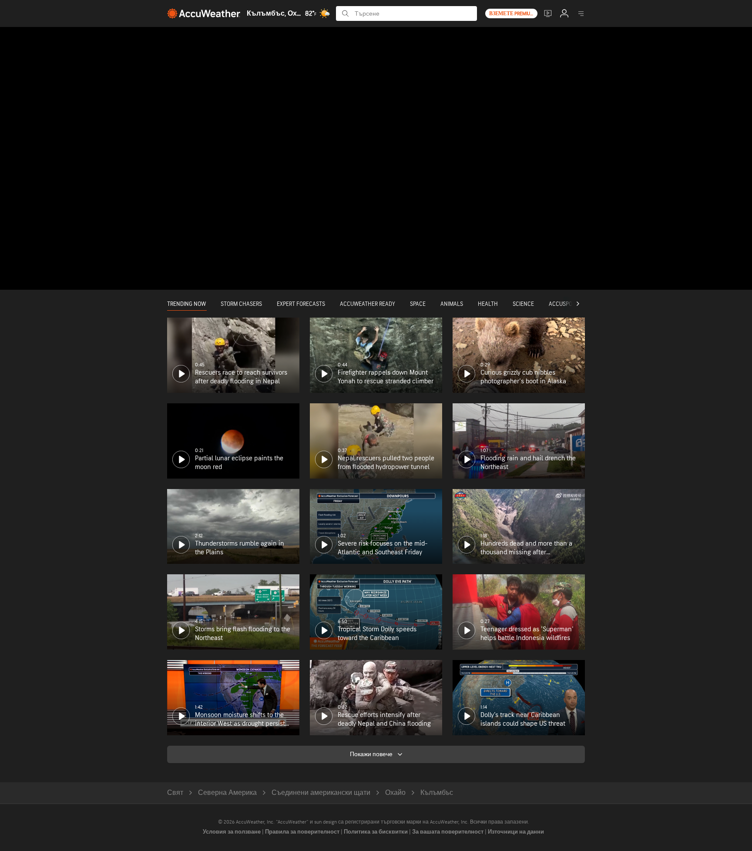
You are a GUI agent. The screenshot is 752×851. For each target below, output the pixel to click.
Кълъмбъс (436, 793)
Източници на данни (516, 831)
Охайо (395, 793)
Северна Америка (227, 793)
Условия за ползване (232, 831)
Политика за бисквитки (376, 831)
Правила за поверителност (303, 831)
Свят (175, 793)
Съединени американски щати (321, 793)
